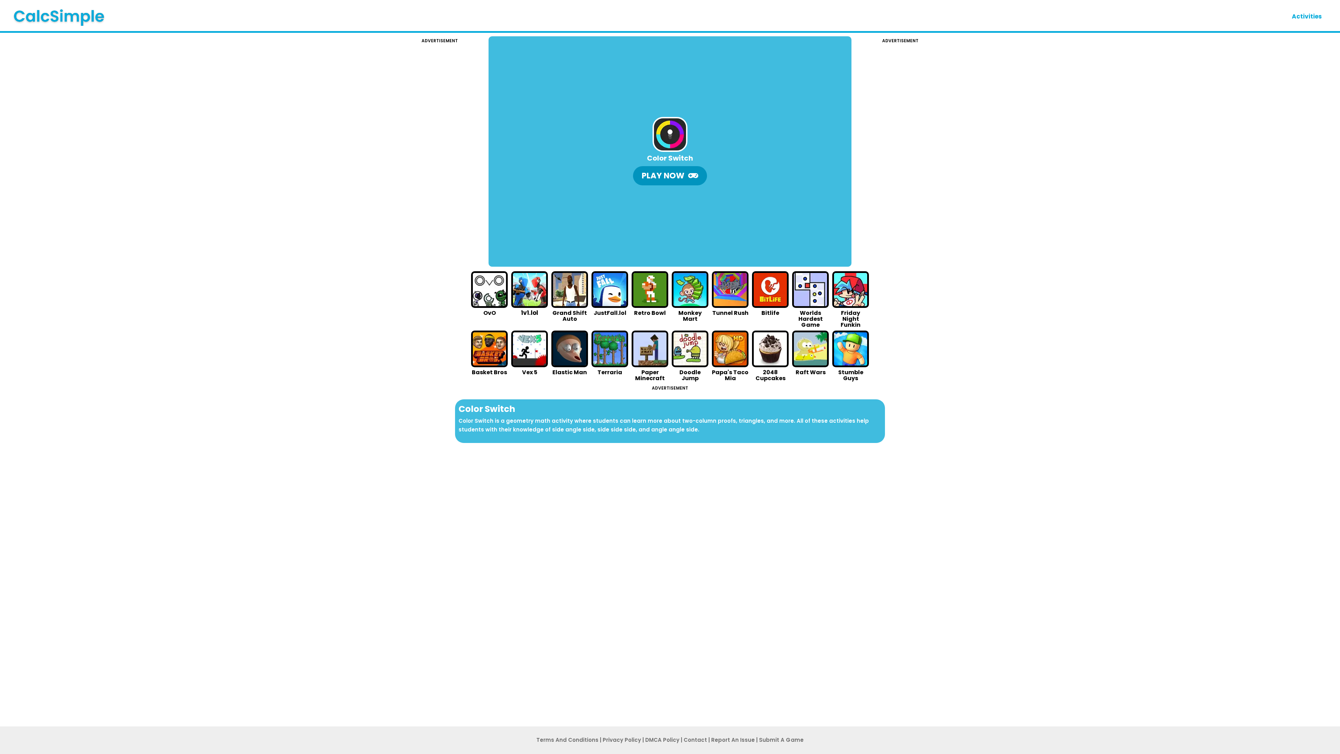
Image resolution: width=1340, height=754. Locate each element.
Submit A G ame (781, 740)
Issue (733, 740)
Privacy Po (622, 740)
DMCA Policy (662, 740)
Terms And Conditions (567, 740)
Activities (1307, 16)
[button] (670, 175)
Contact (695, 740)
